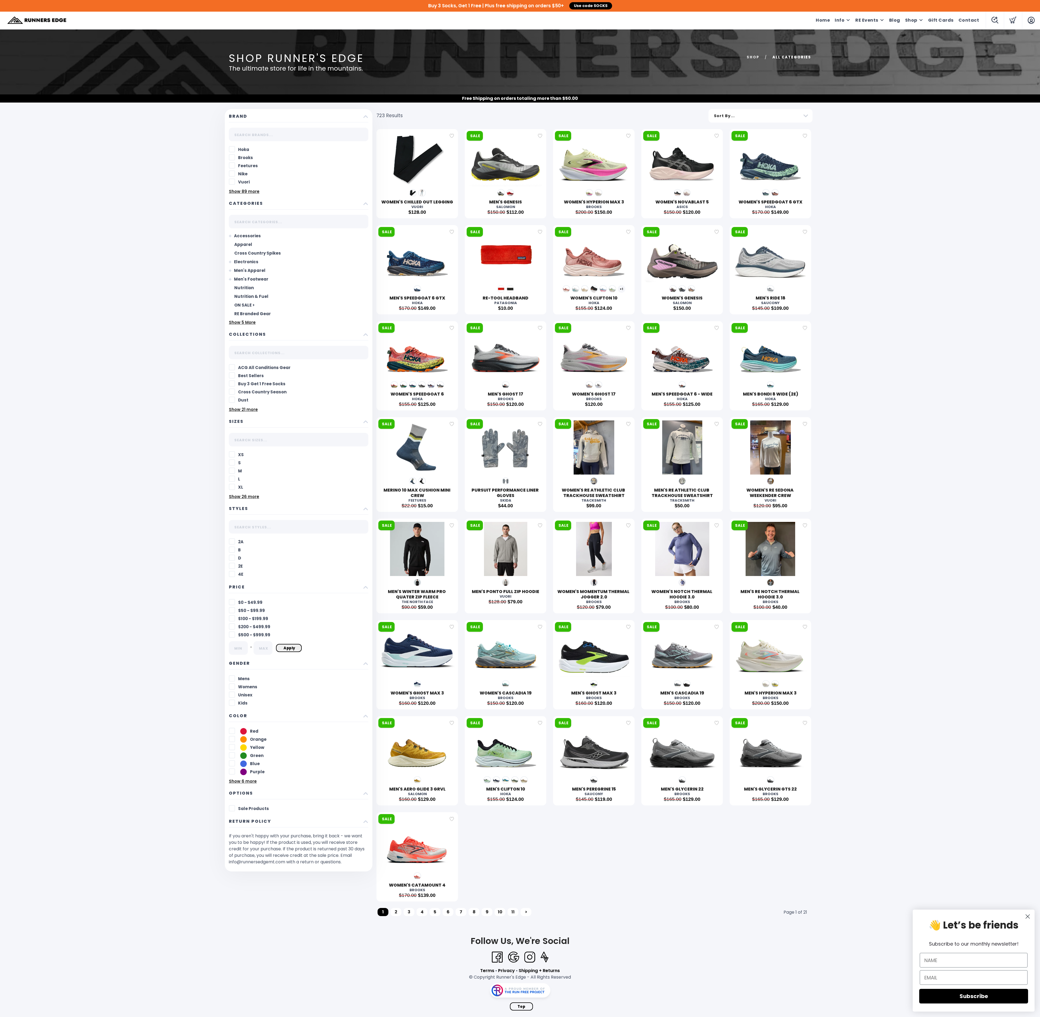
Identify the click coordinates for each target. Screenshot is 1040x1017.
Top (521, 1006)
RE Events (866, 20)
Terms (487, 970)
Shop (911, 20)
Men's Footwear (251, 279)
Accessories (247, 236)
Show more (244, 191)
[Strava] (544, 957)
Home (823, 20)
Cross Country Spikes (257, 253)
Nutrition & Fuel (251, 296)
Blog (894, 20)
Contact (968, 20)
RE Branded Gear (252, 314)
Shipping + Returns (539, 970)
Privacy (506, 970)
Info (839, 20)
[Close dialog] (1027, 916)
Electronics (246, 262)
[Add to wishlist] (451, 135)
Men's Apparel (249, 270)
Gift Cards (941, 20)
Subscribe (974, 996)
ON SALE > (244, 305)
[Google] (513, 957)
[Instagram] (530, 957)
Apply (289, 648)
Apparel (243, 244)
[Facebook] (497, 957)
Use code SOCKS (590, 5)
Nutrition (244, 288)
